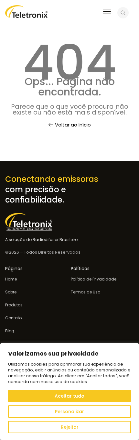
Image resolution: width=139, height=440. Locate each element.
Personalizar (69, 411)
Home (11, 279)
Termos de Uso (85, 292)
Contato (13, 318)
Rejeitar (70, 427)
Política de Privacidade (93, 279)
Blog (9, 331)
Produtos (14, 305)
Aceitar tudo (69, 396)
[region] (69, 391)
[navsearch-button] (123, 13)
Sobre (10, 292)
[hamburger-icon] (107, 12)
